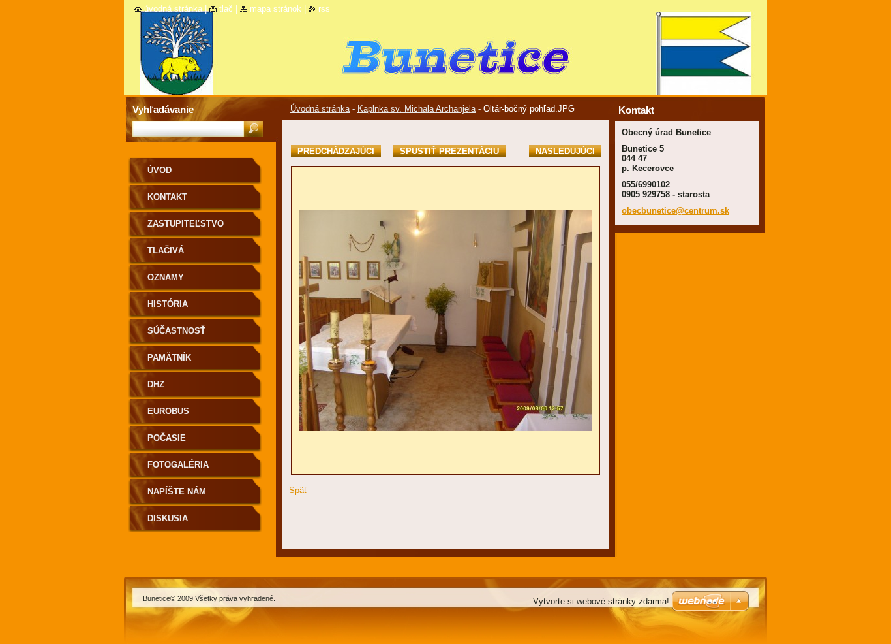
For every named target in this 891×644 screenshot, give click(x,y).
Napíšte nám (176, 491)
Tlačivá (165, 250)
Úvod (159, 170)
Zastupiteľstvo (185, 224)
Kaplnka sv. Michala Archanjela (416, 109)
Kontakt (167, 197)
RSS (324, 9)
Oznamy (165, 277)
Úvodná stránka (320, 109)
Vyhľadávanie (163, 109)
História (167, 304)
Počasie (166, 438)
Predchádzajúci (335, 151)
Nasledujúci (565, 151)
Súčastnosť (176, 331)
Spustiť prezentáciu (449, 151)
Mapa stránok (275, 9)
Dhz (155, 384)
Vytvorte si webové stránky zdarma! (601, 601)
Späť (298, 490)
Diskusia (167, 518)
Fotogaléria (178, 465)
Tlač (226, 9)
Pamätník (169, 357)
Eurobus (168, 411)
